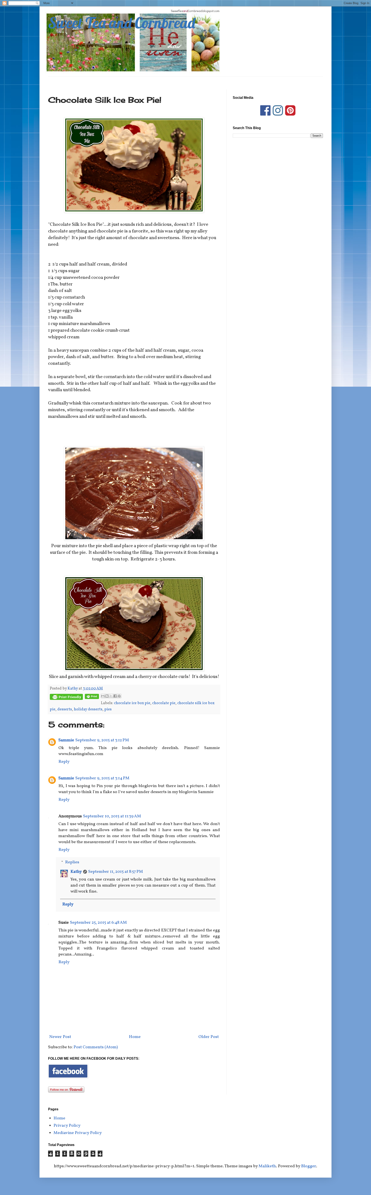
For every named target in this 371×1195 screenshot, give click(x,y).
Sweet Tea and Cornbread (121, 22)
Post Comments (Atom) (95, 1047)
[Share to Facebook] (115, 696)
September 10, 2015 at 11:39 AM (112, 816)
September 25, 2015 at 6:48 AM (98, 923)
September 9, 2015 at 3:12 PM (102, 740)
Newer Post (60, 1037)
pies (108, 709)
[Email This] (103, 696)
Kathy (76, 872)
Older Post (208, 1037)
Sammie (66, 740)
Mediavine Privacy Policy (77, 1133)
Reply (64, 762)
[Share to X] (111, 696)
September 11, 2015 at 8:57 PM (115, 872)
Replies (72, 862)
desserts (64, 709)
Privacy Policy (67, 1126)
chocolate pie (163, 703)
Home (135, 1037)
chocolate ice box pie (132, 703)
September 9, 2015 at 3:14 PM (102, 778)
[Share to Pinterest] (119, 696)
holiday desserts (88, 709)
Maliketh (267, 1166)
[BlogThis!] (107, 696)
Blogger (308, 1166)
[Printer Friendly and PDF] (66, 698)
